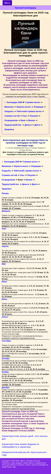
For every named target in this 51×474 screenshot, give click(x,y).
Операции (38, 107)
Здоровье (9, 129)
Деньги (28, 125)
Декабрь (6, 388)
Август (5, 317)
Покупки (34, 116)
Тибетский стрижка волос (29, 111)
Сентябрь (6, 341)
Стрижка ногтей (12, 116)
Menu (7, 2)
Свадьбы (9, 111)
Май (4, 264)
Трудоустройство (12, 125)
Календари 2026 (14, 102)
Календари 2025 (12, 162)
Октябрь (6, 359)
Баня (23, 120)
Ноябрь (5, 372)
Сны (25, 116)
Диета (37, 125)
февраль (6, 211)
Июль (4, 299)
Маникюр (9, 107)
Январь (5, 193)
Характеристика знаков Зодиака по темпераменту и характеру (20, 445)
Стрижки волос (32, 102)
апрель (5, 246)
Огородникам (11, 120)
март (4, 229)
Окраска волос (23, 107)
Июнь (4, 282)
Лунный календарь (25, 8)
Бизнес (31, 120)
